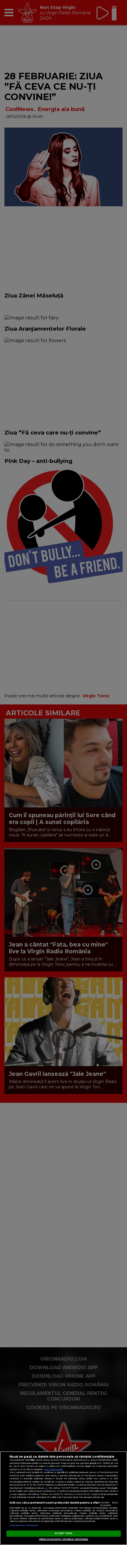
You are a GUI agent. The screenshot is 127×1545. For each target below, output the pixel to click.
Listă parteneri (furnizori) (23, 1525)
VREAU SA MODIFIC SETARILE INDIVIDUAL (63, 1539)
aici (46, 1488)
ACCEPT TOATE (64, 1533)
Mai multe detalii (53, 1469)
